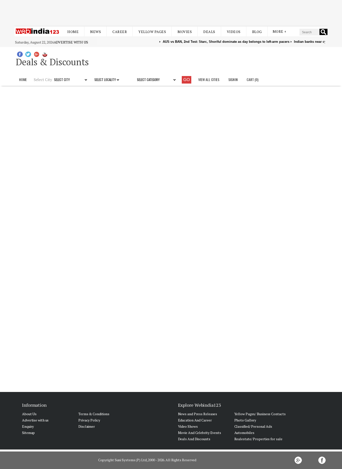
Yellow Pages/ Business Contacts (260, 413)
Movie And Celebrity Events (199, 432)
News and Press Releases (197, 413)
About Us (29, 413)
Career (119, 31)
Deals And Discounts (194, 438)
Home (73, 31)
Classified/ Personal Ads (253, 426)
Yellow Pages (152, 31)
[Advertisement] (171, 12)
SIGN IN (233, 79)
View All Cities (208, 79)
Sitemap (28, 432)
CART (252, 79)
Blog (257, 31)
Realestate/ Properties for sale (258, 438)
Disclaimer (86, 426)
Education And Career (195, 420)
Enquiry (28, 426)
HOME (23, 79)
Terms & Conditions (93, 413)
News (95, 31)
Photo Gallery (245, 420)
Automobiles (244, 432)
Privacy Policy (89, 420)
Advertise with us (71, 42)
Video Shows (188, 426)
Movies (185, 31)
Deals (209, 31)
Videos (234, 31)
